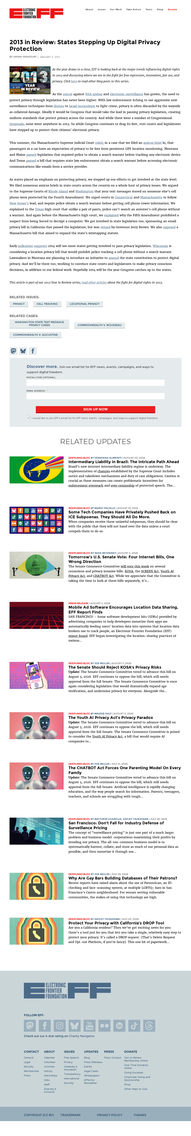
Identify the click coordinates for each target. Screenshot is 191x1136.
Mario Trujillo (104, 508)
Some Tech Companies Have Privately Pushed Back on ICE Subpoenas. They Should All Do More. (122, 514)
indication (25, 246)
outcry (67, 94)
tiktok (134, 1026)
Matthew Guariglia (108, 819)
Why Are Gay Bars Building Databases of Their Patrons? (122, 878)
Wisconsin (160, 246)
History (48, 1070)
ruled (99, 143)
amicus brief (152, 143)
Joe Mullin (101, 663)
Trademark (70, 1115)
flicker (104, 1026)
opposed (169, 227)
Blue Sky (75, 1026)
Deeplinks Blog (79, 457)
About (89, 9)
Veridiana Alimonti (108, 457)
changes (104, 471)
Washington (84, 191)
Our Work (116, 9)
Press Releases (93, 1062)
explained (111, 215)
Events (88, 1066)
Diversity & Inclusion (50, 1090)
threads (149, 1026)
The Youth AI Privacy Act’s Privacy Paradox (110, 717)
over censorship (122, 485)
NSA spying (93, 94)
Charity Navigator (81, 1036)
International (71, 1078)
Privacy (19, 304)
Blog (87, 1057)
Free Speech (71, 1057)
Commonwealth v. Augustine (35, 334)
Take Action (133, 9)
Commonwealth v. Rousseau (100, 325)
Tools (149, 9)
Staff (46, 1084)
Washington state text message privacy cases (39, 323)
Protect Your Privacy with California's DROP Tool (116, 923)
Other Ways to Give (135, 1088)
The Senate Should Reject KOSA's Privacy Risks (114, 667)
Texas (39, 209)
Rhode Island (58, 191)
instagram (60, 1026)
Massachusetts (151, 197)
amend (114, 258)
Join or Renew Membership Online (136, 1059)
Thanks (140, 1115)
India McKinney (105, 553)
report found (77, 636)
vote (130, 566)
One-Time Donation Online (136, 1066)
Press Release (78, 603)
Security (28, 1066)
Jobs (47, 1079)
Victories (49, 1066)
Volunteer (50, 1062)
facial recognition (82, 106)
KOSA (129, 571)
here (74, 81)
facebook (45, 1026)
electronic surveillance (126, 94)
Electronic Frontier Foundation (36, 14)
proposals (17, 124)
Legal (27, 1062)
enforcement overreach (85, 485)
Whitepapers (92, 1075)
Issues (102, 9)
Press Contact (112, 1057)
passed (31, 154)
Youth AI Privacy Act (107, 736)
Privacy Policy (109, 1115)
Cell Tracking (47, 304)
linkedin (119, 1026)
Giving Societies (133, 1072)
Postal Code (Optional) (40, 377)
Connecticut (124, 197)
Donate (172, 9)
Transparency (72, 1073)
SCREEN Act (150, 571)
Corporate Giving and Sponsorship (137, 1078)
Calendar (49, 1057)
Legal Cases (91, 1070)
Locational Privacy (84, 304)
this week (141, 566)
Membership (31, 1070)
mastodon (30, 1026)
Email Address (35, 390)
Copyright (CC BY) (39, 1115)
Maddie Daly (103, 713)
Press (27, 1075)
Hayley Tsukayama (135, 819)
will (124, 566)
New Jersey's (19, 203)
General (28, 1057)
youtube (90, 1026)
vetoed (105, 227)
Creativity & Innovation (70, 1068)
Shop (160, 9)
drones (59, 106)
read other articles (94, 282)
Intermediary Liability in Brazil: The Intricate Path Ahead (123, 461)
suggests (40, 246)
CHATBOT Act (103, 576)
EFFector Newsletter (90, 1081)
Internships (50, 1075)
